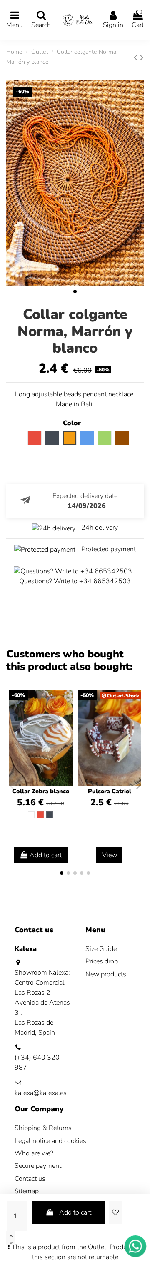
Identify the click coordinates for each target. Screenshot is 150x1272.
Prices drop (101, 961)
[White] (31, 814)
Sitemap (27, 1191)
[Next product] (142, 57)
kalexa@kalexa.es (41, 1093)
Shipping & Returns (43, 1128)
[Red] (40, 814)
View (109, 855)
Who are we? (34, 1153)
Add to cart (75, 1212)
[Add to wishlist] (115, 1212)
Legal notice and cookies (50, 1140)
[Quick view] (65, 719)
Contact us (30, 1178)
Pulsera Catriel (109, 791)
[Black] (49, 814)
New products (105, 974)
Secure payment (38, 1165)
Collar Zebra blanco (41, 791)
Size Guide (101, 948)
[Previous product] (137, 57)
